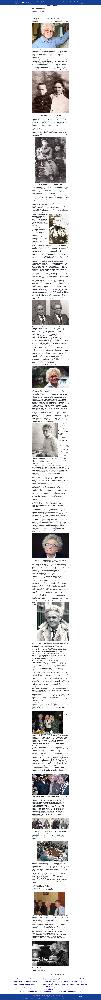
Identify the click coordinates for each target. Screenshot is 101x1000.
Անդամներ (77, 1)
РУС (28, 2)
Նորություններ (61, 987)
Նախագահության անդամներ (50, 979)
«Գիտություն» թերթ (74, 984)
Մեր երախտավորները (46, 991)
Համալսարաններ (51, 987)
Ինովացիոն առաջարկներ (30, 981)
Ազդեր (35, 987)
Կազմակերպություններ (66, 1)
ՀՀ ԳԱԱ (22, 2)
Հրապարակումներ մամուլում (24, 987)
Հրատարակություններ (45, 981)
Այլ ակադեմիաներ (63, 984)
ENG (26, 2)
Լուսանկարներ (35, 984)
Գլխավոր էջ (32, 2)
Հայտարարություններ (60, 991)
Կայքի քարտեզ (71, 991)
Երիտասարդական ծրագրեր (22, 984)
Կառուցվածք (80, 978)
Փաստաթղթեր (18, 981)
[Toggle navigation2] (14, 2)
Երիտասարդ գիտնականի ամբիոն (29, 991)
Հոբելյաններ (41, 987)
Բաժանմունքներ (53, 1)
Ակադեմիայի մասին (40, 2)
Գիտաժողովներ (67, 981)
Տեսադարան (43, 984)
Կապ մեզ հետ (83, 2)
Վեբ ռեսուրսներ (52, 984)
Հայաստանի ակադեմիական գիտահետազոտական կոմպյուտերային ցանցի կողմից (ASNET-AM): (61, 996)
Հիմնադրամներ (57, 981)
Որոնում (79, 991)
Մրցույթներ (75, 981)
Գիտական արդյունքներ (72, 987)
